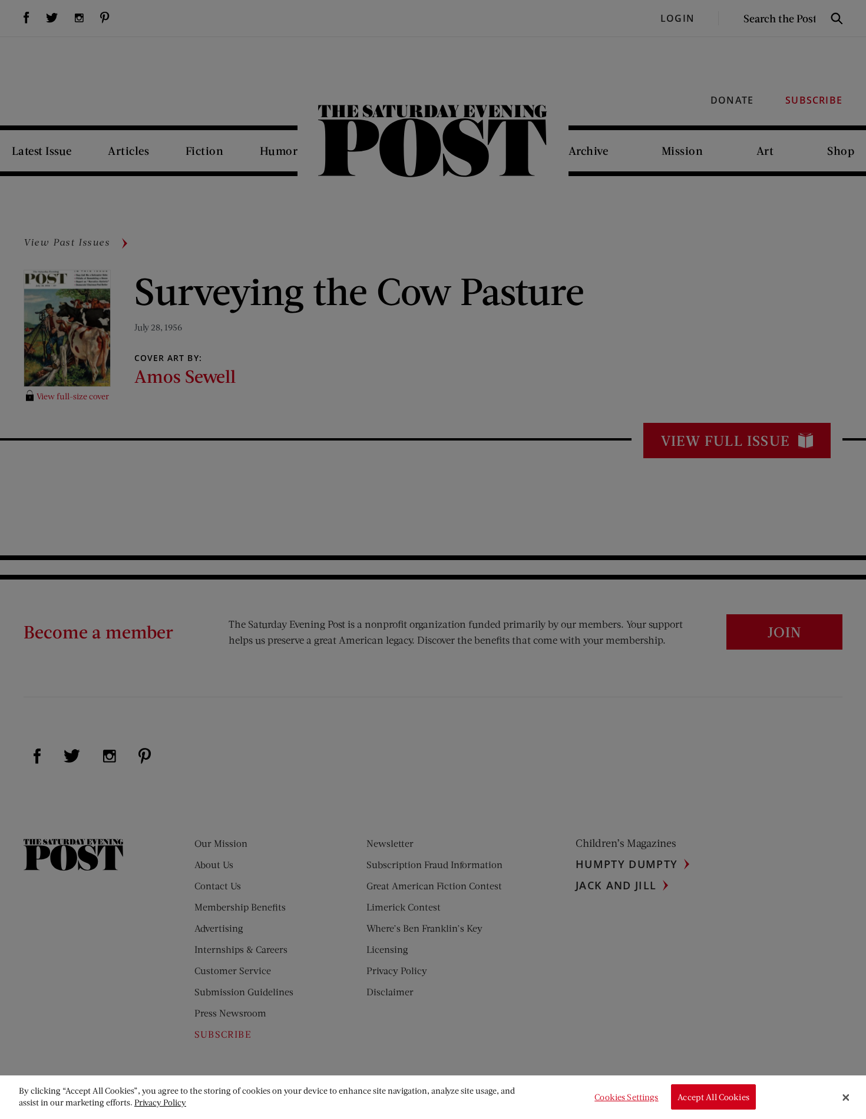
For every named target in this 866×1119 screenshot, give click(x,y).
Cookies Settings (626, 1097)
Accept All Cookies (713, 1097)
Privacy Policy (160, 1102)
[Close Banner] (846, 1097)
